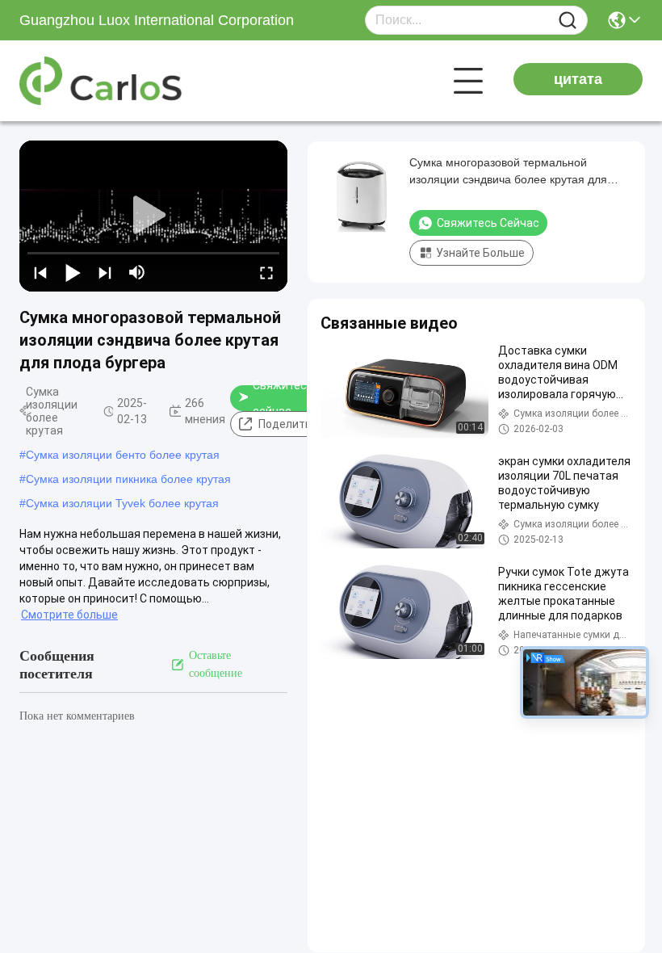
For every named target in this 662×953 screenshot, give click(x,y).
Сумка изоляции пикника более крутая (128, 478)
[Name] (567, 20)
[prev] (40, 272)
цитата (578, 79)
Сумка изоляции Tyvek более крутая (122, 503)
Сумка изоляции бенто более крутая (123, 454)
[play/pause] (73, 272)
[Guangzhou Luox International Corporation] (108, 81)
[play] (153, 215)
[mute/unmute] (137, 272)
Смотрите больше (69, 614)
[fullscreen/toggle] (266, 272)
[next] (105, 272)
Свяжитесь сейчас (283, 398)
